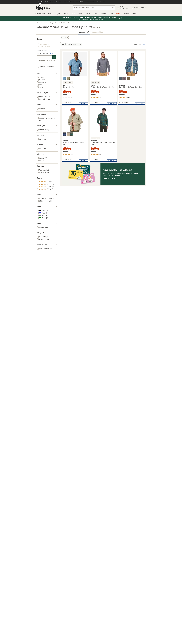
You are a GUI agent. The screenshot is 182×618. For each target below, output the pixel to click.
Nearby (53, 53)
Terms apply (119, 175)
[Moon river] (121, 78)
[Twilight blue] (64, 134)
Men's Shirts (58, 23)
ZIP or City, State (42, 53)
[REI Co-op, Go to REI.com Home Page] (39, 7)
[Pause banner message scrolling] (121, 18)
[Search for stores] (54, 57)
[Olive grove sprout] (68, 78)
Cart (144, 7)
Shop (47, 7)
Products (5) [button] (84, 32)
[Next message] (119, 18)
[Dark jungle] (71, 134)
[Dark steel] (124, 78)
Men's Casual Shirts (70, 23)
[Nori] (128, 78)
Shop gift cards (109, 178)
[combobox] (94, 7)
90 (144, 44)
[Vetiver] (68, 134)
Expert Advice (97, 32)
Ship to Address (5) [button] (46, 66)
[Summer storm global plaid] (64, 78)
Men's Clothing (48, 23)
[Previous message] (60, 18)
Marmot (39, 23)
